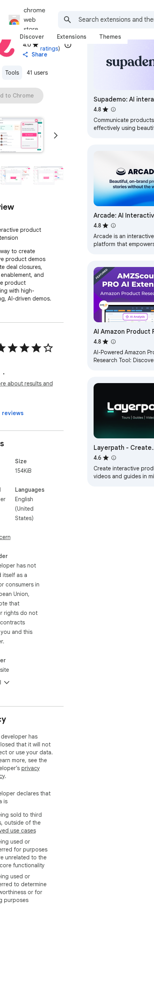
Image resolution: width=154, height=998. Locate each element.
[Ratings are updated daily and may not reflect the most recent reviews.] (68, 45)
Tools (12, 72)
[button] (15, 175)
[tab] (32, 37)
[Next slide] (56, 135)
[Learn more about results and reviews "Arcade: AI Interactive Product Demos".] (113, 225)
